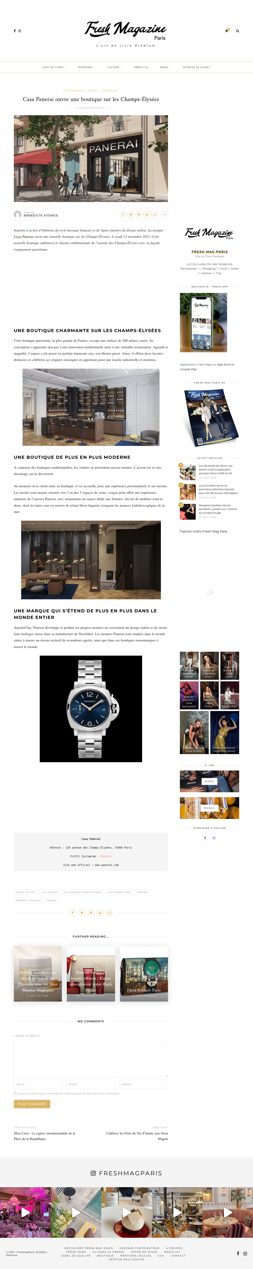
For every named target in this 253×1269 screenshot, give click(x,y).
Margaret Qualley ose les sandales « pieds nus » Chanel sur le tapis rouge (218, 509)
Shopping (85, 67)
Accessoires (74, 90)
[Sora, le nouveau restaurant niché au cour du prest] (227, 1212)
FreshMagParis (130, 1173)
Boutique (105, 1255)
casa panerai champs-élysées (82, 892)
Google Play (188, 369)
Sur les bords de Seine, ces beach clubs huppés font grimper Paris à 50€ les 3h (215, 469)
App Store (224, 364)
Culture (113, 67)
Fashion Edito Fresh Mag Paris (203, 531)
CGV (161, 1255)
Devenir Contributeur (140, 1248)
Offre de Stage (144, 1251)
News (164, 67)
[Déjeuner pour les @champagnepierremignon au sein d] (126, 1212)
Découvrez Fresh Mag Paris (88, 1248)
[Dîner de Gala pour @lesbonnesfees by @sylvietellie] (25, 1212)
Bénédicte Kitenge (41, 215)
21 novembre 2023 (91, 107)
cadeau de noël (26, 892)
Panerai (105, 856)
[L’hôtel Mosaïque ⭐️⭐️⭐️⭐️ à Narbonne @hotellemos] (76, 1212)
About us (141, 67)
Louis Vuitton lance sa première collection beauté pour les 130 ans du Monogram (218, 489)
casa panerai (50, 892)
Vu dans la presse (108, 1251)
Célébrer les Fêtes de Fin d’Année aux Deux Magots (137, 1136)
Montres (142, 892)
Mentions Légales (135, 1255)
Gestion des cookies (126, 1259)
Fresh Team (76, 1251)
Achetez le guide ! (197, 67)
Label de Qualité (76, 1255)
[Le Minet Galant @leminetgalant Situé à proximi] (177, 1212)
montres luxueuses (28, 900)
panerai (52, 900)
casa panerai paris (119, 892)
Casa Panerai (23, 236)
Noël (93, 90)
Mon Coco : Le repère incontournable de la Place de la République (44, 1136)
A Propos (174, 1248)
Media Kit (172, 1251)
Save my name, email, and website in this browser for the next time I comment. (69, 1093)
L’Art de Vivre (52, 67)
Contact (178, 1255)
